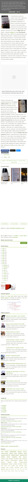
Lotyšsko (5, 470)
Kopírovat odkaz (5, 152)
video (17, 465)
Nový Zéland (17, 467)
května (4, 277)
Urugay (16, 470)
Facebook (3, 408)
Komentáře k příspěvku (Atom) (17, 228)
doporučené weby (23, 455)
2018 (3, 262)
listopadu (5, 267)
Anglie (5, 465)
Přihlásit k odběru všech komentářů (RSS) (9, 446)
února (4, 281)
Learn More (12, 12)
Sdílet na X (13, 150)
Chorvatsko (21, 465)
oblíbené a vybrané (15, 455)
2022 (3, 255)
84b (15, 469)
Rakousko (11, 458)
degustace (20, 451)
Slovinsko (25, 463)
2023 (3, 253)
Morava (8, 457)
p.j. (1, 433)
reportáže (3, 458)
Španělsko (20, 453)
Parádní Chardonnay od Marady (13, 332)
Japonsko (9, 462)
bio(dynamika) (13, 451)
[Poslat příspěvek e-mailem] (9, 154)
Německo (3, 457)
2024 (3, 252)
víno (9, 157)
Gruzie (22, 467)
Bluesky (18, 150)
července (5, 273)
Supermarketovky (4, 463)
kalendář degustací (5, 298)
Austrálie (13, 465)
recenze (5, 157)
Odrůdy (12, 469)
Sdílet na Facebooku (5, 150)
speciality (15, 463)
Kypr (7, 467)
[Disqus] (14, 203)
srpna (4, 272)
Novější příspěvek (5, 223)
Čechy (25, 460)
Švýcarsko (22, 470)
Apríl (26, 469)
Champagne (24, 458)
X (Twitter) (4, 410)
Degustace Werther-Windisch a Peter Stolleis (15, 324)
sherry (2, 460)
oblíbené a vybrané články (20, 235)
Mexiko (9, 470)
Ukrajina (12, 470)
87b (18, 469)
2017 (3, 263)
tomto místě (10, 296)
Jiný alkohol (16, 458)
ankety (7, 458)
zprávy (15, 453)
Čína (19, 470)
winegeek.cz (12, 32)
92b (23, 469)
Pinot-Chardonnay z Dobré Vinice (13, 381)
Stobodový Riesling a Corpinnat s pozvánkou (15, 339)
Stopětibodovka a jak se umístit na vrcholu (15, 389)
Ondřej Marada (3, 428)
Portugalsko (3, 467)
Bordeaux (25, 457)
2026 (3, 248)
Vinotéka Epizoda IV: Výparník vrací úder (15, 347)
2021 (3, 257)
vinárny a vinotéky (23, 462)
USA (9, 465)
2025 (3, 250)
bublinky (11, 453)
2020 (3, 258)
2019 (3, 260)
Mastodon (3, 412)
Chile (2, 465)
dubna (4, 278)
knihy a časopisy (14, 460)
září (4, 270)
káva (7, 469)
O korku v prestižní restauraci (6, 443)
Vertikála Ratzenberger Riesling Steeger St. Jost (16, 363)
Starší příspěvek (23, 223)
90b (20, 469)
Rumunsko (3, 469)
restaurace (7, 460)
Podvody (3, 462)
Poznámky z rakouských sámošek (13, 355)
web (10, 104)
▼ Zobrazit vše (3, 282)
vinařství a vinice (4, 453)
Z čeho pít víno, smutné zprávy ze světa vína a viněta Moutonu (11, 426)
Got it (18, 12)
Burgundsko (14, 457)
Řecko (26, 465)
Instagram (3, 405)
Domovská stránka (14, 223)
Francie (25, 453)
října (4, 268)
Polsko (26, 467)
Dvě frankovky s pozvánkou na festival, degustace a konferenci (11, 421)
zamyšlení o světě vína (5, 455)
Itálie (20, 457)
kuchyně (10, 463)
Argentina (11, 467)
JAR (9, 469)
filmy (16, 462)
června (4, 275)
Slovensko (20, 463)
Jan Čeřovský (6, 154)
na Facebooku (15, 237)
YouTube (3, 407)
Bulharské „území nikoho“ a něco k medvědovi (15, 316)
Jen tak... (25, 451)
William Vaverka (4, 422)
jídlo (20, 458)
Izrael (2, 470)
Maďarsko (21, 460)
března (5, 280)
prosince (5, 265)
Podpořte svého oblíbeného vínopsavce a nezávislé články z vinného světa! (14, 161)
